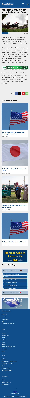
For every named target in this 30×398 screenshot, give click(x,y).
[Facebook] (16, 93)
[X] (19, 93)
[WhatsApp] (26, 93)
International (5, 33)
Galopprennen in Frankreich (11, 292)
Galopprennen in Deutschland (11, 271)
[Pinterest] (23, 93)
